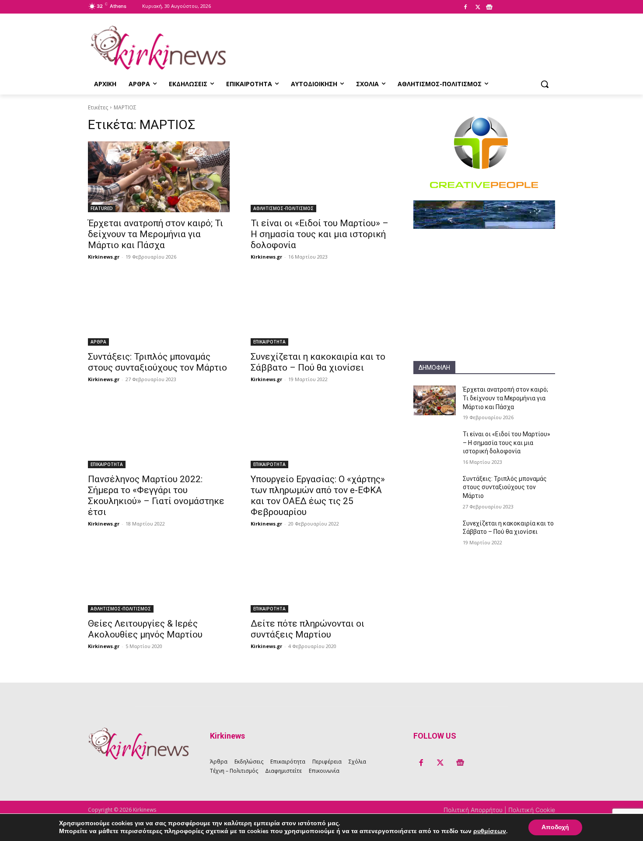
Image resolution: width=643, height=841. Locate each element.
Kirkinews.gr (103, 256)
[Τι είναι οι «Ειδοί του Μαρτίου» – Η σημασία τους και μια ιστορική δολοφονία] (321, 176)
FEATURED (102, 208)
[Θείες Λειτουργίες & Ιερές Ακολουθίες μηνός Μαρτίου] (159, 577)
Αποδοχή (555, 827)
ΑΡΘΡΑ (98, 342)
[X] (478, 7)
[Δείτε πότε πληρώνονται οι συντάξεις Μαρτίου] (321, 577)
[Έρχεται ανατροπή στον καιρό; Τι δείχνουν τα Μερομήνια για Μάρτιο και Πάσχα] (159, 176)
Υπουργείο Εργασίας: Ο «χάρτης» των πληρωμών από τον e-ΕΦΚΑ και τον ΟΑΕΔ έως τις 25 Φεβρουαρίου (318, 495)
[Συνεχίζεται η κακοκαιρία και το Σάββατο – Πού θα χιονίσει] (321, 310)
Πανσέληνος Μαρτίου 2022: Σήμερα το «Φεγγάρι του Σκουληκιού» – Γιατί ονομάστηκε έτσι (156, 495)
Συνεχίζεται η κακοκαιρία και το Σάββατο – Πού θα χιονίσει (318, 362)
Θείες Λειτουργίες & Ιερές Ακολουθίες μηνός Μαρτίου (145, 629)
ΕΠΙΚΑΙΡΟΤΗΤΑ (269, 342)
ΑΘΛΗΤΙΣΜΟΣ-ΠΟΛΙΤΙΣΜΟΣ (283, 208)
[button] (544, 84)
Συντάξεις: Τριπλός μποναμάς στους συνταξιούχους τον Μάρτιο (157, 362)
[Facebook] (465, 7)
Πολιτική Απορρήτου (474, 809)
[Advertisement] (484, 306)
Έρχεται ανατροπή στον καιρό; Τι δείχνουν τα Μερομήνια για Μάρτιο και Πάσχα (155, 234)
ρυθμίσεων (489, 831)
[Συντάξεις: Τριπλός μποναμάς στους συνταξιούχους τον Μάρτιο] (159, 310)
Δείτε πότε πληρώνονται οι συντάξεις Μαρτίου (307, 629)
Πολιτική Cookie (531, 809)
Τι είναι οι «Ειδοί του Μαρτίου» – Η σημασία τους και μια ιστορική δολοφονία (319, 234)
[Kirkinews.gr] (158, 48)
